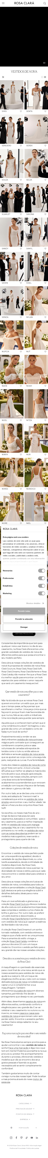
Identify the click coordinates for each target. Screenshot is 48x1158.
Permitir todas (24, 611)
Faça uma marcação (18, 1048)
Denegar (24, 627)
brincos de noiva (19, 982)
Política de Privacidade (18, 1148)
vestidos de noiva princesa (29, 739)
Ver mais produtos (24, 634)
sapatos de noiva (34, 1001)
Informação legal (35, 1145)
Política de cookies (32, 1148)
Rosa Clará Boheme (19, 919)
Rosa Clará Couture (19, 904)
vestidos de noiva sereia (32, 754)
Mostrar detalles (33, 603)
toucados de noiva (23, 991)
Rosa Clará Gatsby (18, 941)
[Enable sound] (44, 63)
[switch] (41, 578)
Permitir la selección (24, 619)
